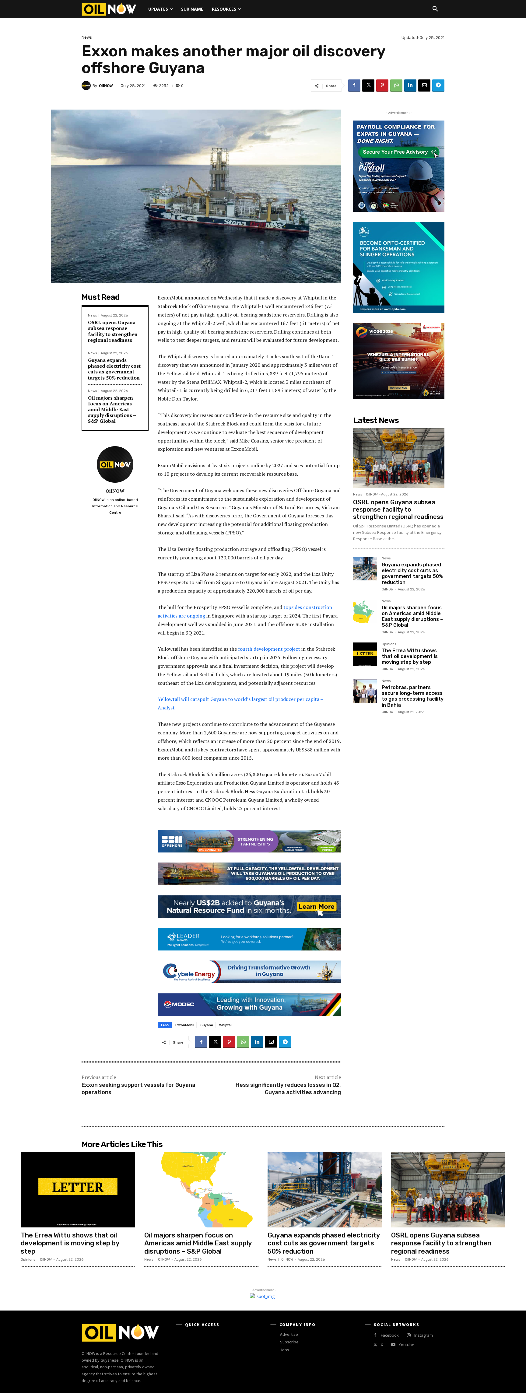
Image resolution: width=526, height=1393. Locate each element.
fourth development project (269, 649)
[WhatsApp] (396, 85)
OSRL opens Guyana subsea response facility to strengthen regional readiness (113, 331)
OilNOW (106, 86)
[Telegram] (438, 85)
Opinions (389, 644)
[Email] (424, 85)
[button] (435, 9)
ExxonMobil (184, 1025)
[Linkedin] (410, 85)
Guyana (206, 1025)
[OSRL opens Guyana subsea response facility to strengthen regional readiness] (398, 458)
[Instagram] (408, 1335)
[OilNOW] (87, 85)
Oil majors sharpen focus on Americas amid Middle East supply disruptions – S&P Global (112, 409)
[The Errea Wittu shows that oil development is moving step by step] (365, 654)
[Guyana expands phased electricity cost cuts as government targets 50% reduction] (365, 568)
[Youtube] (393, 1345)
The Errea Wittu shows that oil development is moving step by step (410, 656)
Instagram (423, 1335)
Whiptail (226, 1025)
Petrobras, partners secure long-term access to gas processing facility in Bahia (413, 696)
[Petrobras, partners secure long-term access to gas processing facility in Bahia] (365, 691)
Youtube (406, 1344)
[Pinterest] (382, 85)
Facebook (390, 1335)
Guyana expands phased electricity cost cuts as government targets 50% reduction (114, 369)
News (87, 37)
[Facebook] (354, 85)
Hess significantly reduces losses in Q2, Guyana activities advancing (288, 1088)
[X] (368, 85)
